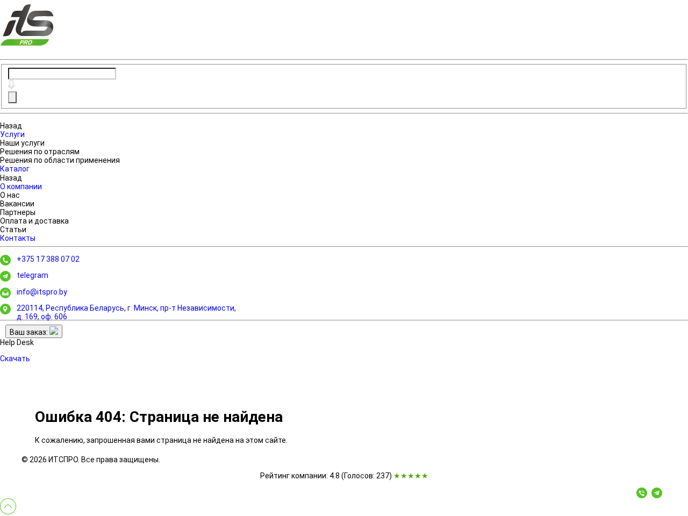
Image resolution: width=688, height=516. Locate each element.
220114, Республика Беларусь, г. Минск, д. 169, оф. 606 (126, 312)
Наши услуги (22, 143)
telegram (32, 275)
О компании (21, 186)
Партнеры (17, 212)
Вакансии (17, 203)
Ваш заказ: (29, 332)
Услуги (12, 134)
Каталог (15, 168)
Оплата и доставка (34, 221)
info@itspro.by (42, 292)
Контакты (17, 238)
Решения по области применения (60, 160)
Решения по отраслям (40, 151)
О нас (10, 195)
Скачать (15, 358)
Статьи (13, 229)
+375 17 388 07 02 (48, 259)
